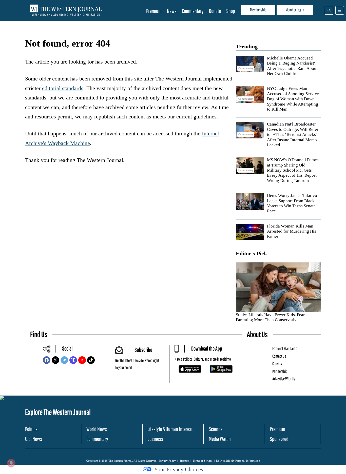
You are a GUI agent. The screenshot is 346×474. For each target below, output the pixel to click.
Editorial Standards (284, 348)
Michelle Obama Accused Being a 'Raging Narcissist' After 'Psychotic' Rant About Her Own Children (292, 66)
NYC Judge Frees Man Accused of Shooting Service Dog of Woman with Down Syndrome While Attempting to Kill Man (293, 99)
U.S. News (33, 439)
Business (155, 439)
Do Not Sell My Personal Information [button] (238, 460)
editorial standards (62, 88)
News (172, 11)
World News (96, 429)
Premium (154, 11)
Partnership (279, 371)
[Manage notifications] (11, 463)
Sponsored (279, 439)
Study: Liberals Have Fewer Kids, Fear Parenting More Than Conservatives (270, 317)
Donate (215, 11)
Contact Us (279, 356)
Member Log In (294, 9)
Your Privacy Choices (178, 469)
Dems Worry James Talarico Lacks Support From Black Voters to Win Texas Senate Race (292, 203)
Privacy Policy (167, 460)
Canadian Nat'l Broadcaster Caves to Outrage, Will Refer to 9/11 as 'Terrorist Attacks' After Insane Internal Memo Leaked (292, 134)
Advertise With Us (283, 378)
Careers (277, 363)
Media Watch (220, 439)
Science (215, 429)
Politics (31, 429)
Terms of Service (203, 460)
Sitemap (184, 460)
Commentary (193, 11)
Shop (230, 11)
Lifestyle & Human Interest (170, 429)
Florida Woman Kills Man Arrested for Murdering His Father (291, 231)
